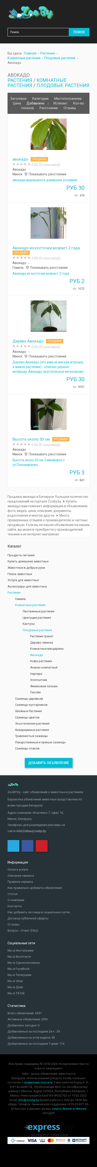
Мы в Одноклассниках (24, 962)
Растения (20, 80)
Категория (40, 98)
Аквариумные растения (32, 730)
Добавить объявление (48, 763)
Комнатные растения (30, 605)
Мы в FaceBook (19, 969)
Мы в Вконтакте (19, 956)
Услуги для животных (23, 580)
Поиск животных (20, 574)
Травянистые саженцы (31, 736)
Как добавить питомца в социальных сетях (39, 912)
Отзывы (70, 108)
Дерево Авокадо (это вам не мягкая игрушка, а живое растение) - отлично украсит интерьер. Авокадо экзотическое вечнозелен (48, 366)
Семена (20, 599)
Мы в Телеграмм (19, 975)
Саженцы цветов (27, 717)
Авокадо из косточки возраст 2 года (46, 248)
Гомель (18, 267)
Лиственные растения (38, 611)
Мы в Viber (15, 981)
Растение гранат (41, 636)
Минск (17, 174)
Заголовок (18, 98)
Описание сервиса (21, 875)
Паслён (35, 692)
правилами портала (38, 1082)
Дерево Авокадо (28, 341)
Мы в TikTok (16, 993)
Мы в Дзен (15, 987)
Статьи (13, 894)
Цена (17, 103)
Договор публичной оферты (28, 918)
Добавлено (36, 103)
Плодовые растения (62, 85)
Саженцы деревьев (29, 698)
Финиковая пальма (43, 686)
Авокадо (19, 169)
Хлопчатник (38, 680)
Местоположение (68, 98)
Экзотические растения (32, 723)
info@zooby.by (28, 1100)
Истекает (60, 103)
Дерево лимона (41, 642)
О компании (16, 900)
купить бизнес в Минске (69, 1108)
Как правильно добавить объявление (35, 888)
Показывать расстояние (47, 174)
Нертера (36, 674)
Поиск (79, 32)
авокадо (20, 159)
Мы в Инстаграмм (20, 950)
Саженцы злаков (27, 748)
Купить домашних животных (28, 561)
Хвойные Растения (28, 711)
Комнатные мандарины (47, 648)
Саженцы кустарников (31, 704)
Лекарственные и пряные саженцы (40, 742)
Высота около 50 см (31, 439)
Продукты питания (21, 555)
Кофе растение (41, 661)
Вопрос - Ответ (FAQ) (23, 930)
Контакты (15, 906)
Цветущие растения (37, 617)
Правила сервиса (20, 881)
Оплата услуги (18, 869)
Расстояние (49, 108)
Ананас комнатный (43, 667)
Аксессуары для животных (27, 586)
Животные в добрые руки (26, 567)
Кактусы (29, 624)
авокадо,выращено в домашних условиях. (45, 180)
